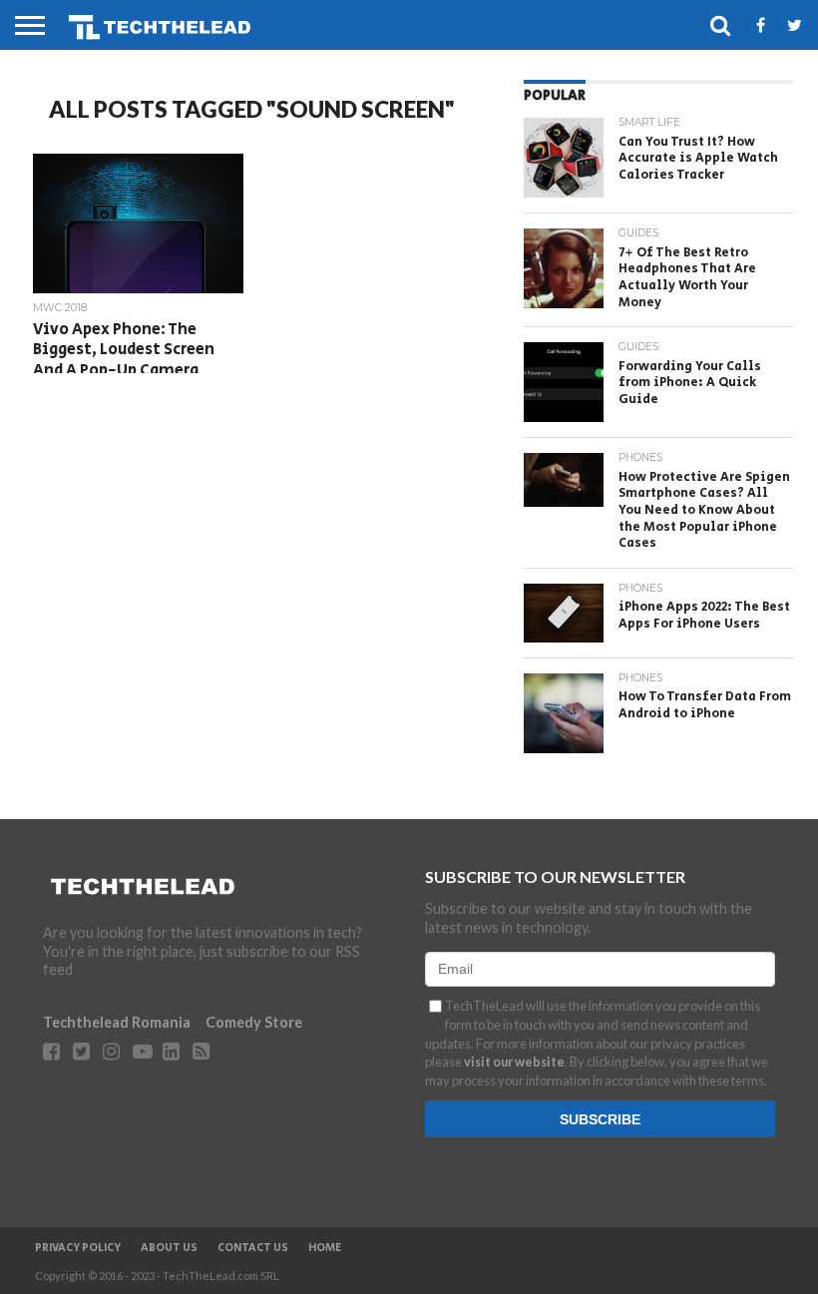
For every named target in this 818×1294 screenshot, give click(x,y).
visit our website (514, 1062)
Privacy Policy (78, 1248)
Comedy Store (253, 1022)
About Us (169, 1248)
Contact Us (252, 1248)
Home (324, 1248)
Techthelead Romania (117, 1022)
